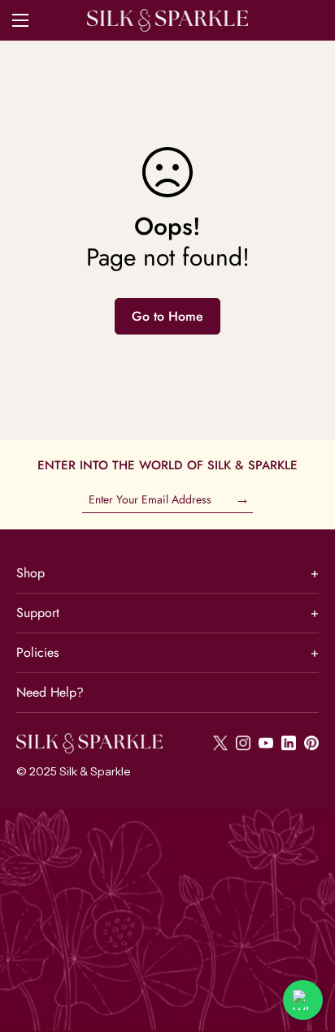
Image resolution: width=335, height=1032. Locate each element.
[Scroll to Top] (305, 946)
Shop (167, 572)
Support (167, 612)
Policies (167, 652)
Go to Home (167, 316)
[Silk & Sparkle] (167, 20)
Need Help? (50, 692)
